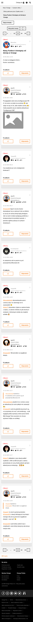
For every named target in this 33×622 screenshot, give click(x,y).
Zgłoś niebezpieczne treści (8, 605)
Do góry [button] (5, 556)
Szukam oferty (16, 7)
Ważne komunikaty (6, 610)
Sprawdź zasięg (20, 567)
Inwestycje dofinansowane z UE (20, 618)
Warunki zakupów (6, 613)
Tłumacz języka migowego (22, 605)
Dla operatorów (5, 576)
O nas (18, 576)
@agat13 (8, 503)
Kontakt (18, 578)
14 (21, 33)
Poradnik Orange (12, 608)
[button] (30, 41)
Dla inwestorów (5, 578)
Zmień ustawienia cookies (17, 602)
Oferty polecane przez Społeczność (13, 11)
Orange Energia (22, 608)
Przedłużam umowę (6, 567)
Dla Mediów (4, 579)
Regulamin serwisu (17, 610)
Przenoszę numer (6, 565)
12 (14, 33)
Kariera (18, 579)
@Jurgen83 (6, 209)
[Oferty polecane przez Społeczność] (13, 28)
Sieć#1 (11, 599)
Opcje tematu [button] (7, 22)
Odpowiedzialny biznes (20, 599)
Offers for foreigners (6, 618)
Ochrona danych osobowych (8, 616)
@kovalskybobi (7, 300)
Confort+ (4, 608)
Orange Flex (4, 599)
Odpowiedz (25, 73)
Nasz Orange (6, 7)
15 (25, 33)
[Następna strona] (28, 33)
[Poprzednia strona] (4, 33)
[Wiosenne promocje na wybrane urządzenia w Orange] (21, 28)
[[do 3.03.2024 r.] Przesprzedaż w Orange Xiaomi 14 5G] (24, 28)
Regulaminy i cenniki (6, 569)
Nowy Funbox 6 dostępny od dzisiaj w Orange (14, 52)
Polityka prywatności (17, 613)
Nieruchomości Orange (22, 616)
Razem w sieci (5, 602)
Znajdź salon (20, 565)
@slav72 (5, 307)
